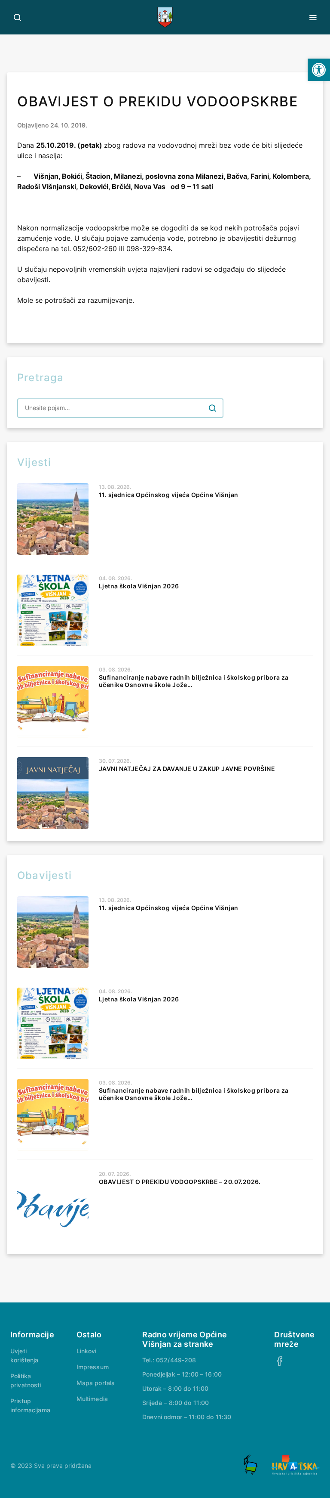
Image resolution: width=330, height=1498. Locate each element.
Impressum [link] (92, 1367)
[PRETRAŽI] (212, 407)
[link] (319, 70)
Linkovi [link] (86, 1351)
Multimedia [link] (92, 1398)
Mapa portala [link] (95, 1382)
